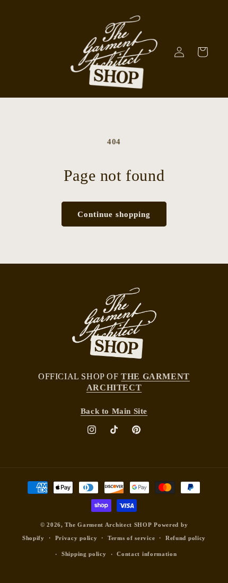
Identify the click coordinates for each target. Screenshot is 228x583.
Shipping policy (84, 554)
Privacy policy (76, 538)
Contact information (147, 554)
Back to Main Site (114, 411)
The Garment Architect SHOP (108, 524)
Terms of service (131, 538)
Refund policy (185, 538)
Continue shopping (114, 214)
